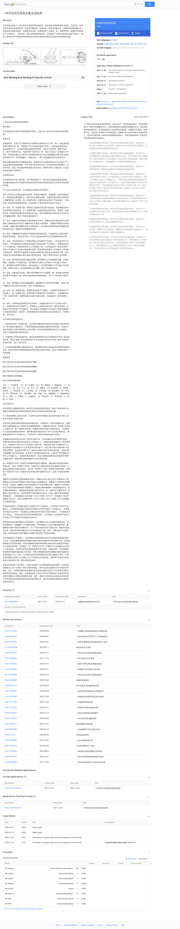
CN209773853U (11, 713)
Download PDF (106, 33)
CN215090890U (11, 658)
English (114, 40)
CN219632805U (11, 740)
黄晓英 (127, 44)
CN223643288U (11, 762)
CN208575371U (11, 685)
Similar (137, 33)
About (58, 925)
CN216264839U (11, 664)
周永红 (111, 44)
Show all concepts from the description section (24, 909)
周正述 (133, 44)
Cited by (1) (105, 101)
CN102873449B (11, 647)
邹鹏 (106, 44)
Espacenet (112, 108)
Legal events (116, 101)
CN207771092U (11, 631)
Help (123, 925)
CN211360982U (11, 691)
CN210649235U (11, 636)
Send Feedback (70, 925)
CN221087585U (11, 669)
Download (132, 859)
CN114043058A (11, 602)
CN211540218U (11, 642)
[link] (9, 868)
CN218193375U (11, 757)
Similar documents (129, 101)
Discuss (134, 108)
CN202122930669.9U (13, 788)
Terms (99, 925)
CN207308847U (11, 746)
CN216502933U (11, 653)
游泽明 (139, 44)
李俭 (145, 44)
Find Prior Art (123, 33)
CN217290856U (11, 751)
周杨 (117, 44)
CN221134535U (11, 707)
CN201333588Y (11, 680)
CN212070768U (11, 696)
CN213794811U (11, 724)
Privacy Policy (111, 925)
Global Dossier (124, 108)
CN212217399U (11, 702)
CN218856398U (11, 729)
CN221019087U (11, 718)
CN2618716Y (10, 735)
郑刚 (121, 44)
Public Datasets (87, 925)
